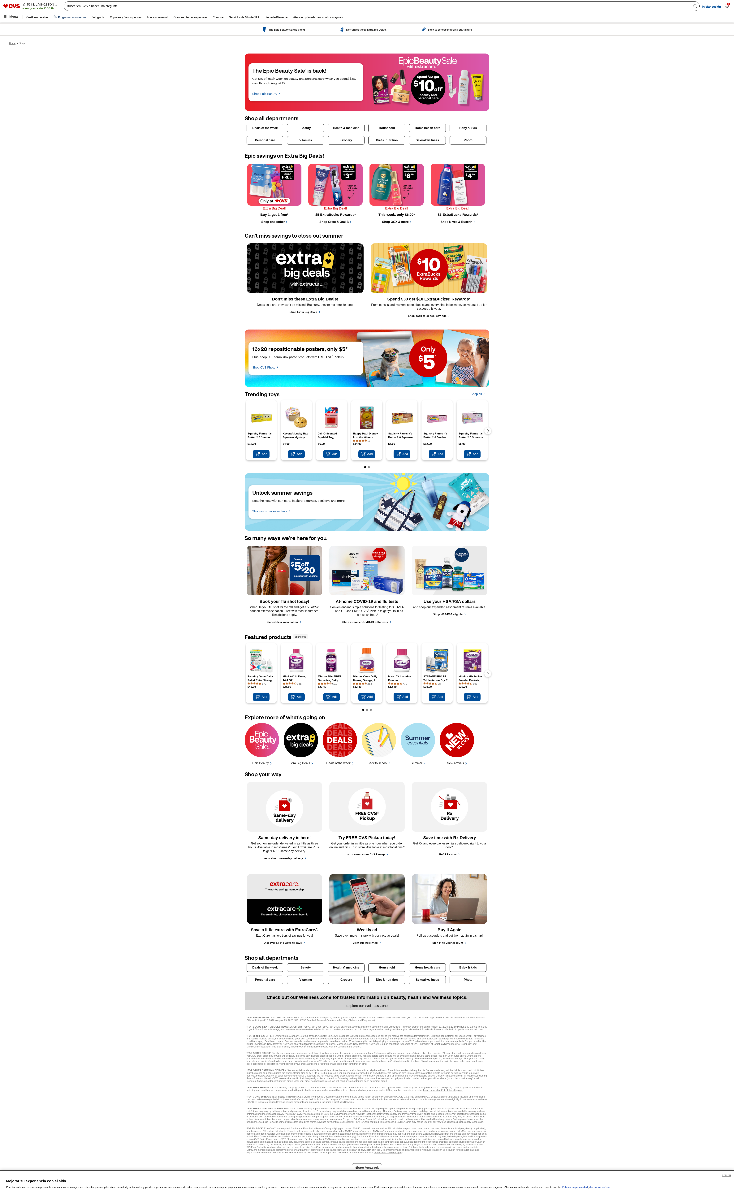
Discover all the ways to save (283, 942)
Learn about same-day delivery (283, 858)
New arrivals (455, 763)
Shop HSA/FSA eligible (448, 614)
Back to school (377, 763)
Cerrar (726, 1175)
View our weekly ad (365, 942)
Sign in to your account (447, 942)
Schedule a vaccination (282, 622)
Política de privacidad (575, 1187)
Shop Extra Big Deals (303, 311)
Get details (477, 1122)
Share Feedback (367, 1167)
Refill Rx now (447, 854)
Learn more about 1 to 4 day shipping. (443, 1090)
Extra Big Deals (299, 763)
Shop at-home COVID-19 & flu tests (365, 622)
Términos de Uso (600, 1187)
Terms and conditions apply (388, 1152)
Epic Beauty (260, 763)
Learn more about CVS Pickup (365, 854)
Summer (416, 763)
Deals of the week (338, 763)
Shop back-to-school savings (427, 315)
